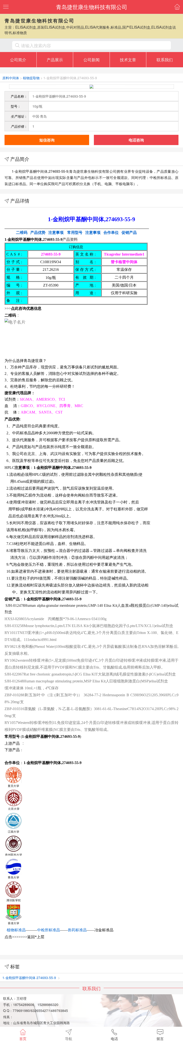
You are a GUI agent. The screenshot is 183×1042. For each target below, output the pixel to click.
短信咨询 (47, 140)
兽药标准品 (77, 930)
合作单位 (111, 232)
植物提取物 (31, 77)
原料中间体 (10, 77)
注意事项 (93, 232)
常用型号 (74, 232)
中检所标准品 (48, 930)
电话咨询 (136, 140)
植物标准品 (16, 930)
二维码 (21, 232)
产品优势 (38, 232)
